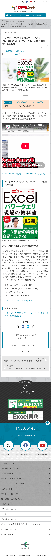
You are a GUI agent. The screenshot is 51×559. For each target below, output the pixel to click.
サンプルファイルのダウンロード (13, 483)
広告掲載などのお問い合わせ (12, 499)
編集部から (10, 21)
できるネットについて (43, 2)
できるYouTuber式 (13, 54)
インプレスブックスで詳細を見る (18, 300)
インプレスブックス (8, 529)
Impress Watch (7, 534)
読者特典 (21, 21)
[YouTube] (31, 1)
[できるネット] (2, 21)
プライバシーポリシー (9, 509)
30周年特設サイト (8, 473)
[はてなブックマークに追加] (28, 326)
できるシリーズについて (10, 468)
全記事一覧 (5, 504)
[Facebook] (27, 1)
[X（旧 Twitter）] (23, 2)
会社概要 (4, 514)
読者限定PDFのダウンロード (12, 478)
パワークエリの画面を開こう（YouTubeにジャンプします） (25, 174)
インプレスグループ (8, 519)
